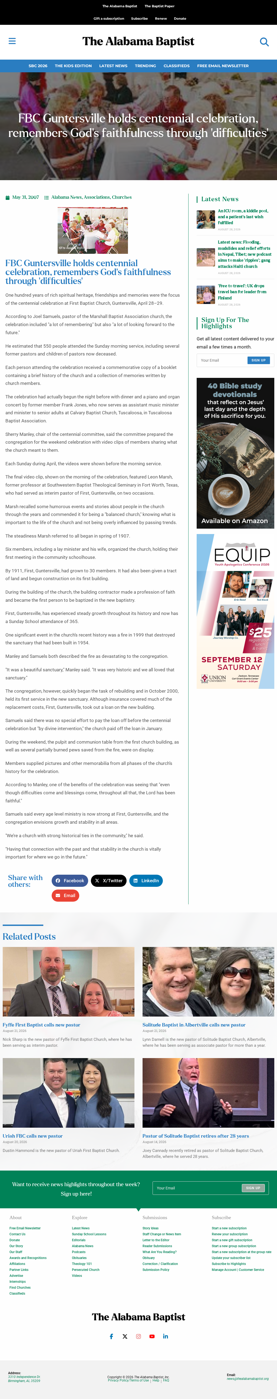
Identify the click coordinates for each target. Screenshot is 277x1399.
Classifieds (177, 66)
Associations (97, 197)
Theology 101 (82, 1264)
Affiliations (17, 1264)
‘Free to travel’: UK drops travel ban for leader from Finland (242, 292)
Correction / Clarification (160, 1264)
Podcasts (78, 1252)
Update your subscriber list (231, 1258)
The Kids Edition (73, 66)
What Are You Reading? (160, 1252)
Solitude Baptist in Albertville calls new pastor (194, 1025)
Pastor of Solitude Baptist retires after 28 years (196, 1136)
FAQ (166, 1380)
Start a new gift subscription (232, 1240)
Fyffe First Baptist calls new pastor (41, 1025)
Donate (14, 1240)
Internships (17, 1282)
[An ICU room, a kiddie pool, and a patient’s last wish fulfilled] (206, 219)
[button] (264, 42)
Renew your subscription (230, 1234)
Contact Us (17, 1234)
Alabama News (66, 197)
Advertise (16, 1276)
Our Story (16, 1246)
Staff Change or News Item (162, 1234)
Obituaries (79, 1258)
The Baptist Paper (159, 6)
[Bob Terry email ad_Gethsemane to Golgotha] (235, 453)
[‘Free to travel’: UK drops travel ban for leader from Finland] (206, 295)
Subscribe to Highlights (229, 1264)
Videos (77, 1276)
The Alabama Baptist (120, 6)
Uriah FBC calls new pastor (33, 1136)
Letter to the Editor (156, 1240)
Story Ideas (151, 1228)
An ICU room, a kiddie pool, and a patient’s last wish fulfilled (243, 217)
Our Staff (15, 1252)
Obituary (149, 1258)
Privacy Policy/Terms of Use (128, 1380)
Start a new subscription (229, 1228)
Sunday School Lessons (89, 1234)
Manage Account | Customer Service (238, 1270)
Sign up (259, 360)
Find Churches (20, 1287)
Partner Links (18, 1270)
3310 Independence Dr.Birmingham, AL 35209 (24, 1379)
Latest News (113, 66)
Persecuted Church (86, 1270)
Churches (122, 197)
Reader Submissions (157, 1246)
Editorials (78, 1240)
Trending (145, 66)
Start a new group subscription (234, 1246)
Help (156, 1380)
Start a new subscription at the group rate (241, 1252)
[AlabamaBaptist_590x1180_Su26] (235, 611)
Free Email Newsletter (223, 66)
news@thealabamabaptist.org (248, 1379)
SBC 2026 (38, 66)
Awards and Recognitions (28, 1258)
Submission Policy (156, 1270)
